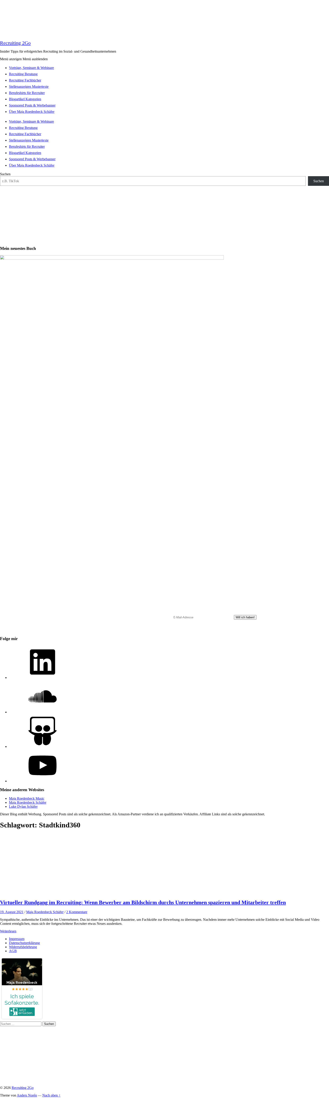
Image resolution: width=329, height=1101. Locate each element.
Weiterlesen (8, 931)
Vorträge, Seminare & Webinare (31, 68)
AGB (13, 951)
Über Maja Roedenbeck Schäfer (31, 112)
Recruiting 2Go (15, 43)
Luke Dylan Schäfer (23, 806)
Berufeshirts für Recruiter (27, 93)
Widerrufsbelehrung (23, 947)
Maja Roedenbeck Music (26, 798)
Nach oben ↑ (51, 1095)
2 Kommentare (76, 912)
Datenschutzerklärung (24, 943)
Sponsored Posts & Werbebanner (32, 105)
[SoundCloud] (42, 712)
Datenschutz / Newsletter (184, 630)
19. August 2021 (12, 912)
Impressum (16, 939)
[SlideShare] (42, 746)
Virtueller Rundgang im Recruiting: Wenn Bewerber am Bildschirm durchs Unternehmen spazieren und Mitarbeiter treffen (143, 902)
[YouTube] (42, 781)
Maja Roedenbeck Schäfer (27, 802)
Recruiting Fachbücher (25, 80)
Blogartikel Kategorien (25, 99)
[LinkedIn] (42, 677)
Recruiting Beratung (23, 74)
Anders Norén (27, 1095)
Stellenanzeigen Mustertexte (29, 86)
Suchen (5, 174)
